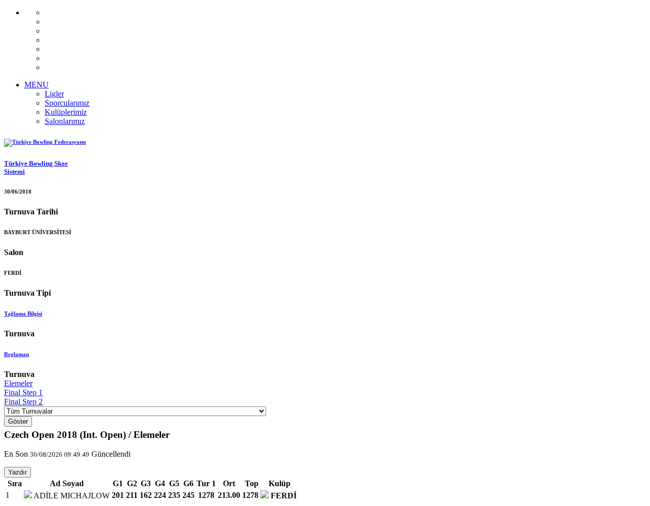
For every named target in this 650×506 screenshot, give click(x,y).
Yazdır (17, 472)
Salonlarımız (65, 121)
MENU (36, 84)
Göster (18, 421)
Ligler (54, 93)
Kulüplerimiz (66, 112)
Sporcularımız (67, 103)
